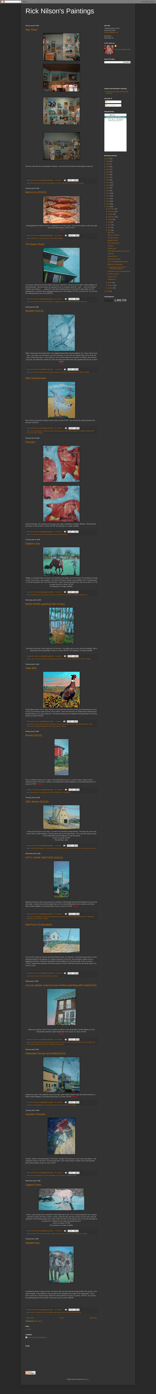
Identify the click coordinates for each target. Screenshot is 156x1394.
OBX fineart (90, 916)
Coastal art (42, 238)
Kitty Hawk (66, 916)
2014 (108, 190)
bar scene (46, 1105)
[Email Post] (64, 180)
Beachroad (34, 792)
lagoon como (64, 1233)
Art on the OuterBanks (46, 301)
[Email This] (68, 180)
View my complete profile (122, 49)
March (110, 282)
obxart (48, 238)
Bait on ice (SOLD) (35, 192)
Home (62, 1318)
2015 (108, 188)
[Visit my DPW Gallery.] (115, 122)
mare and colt (44, 594)
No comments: (59, 235)
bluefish (52, 372)
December (111, 209)
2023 (108, 166)
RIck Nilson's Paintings (77, 183)
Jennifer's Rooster (35, 1114)
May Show (31, 29)
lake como (71, 1233)
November (111, 211)
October (110, 214)
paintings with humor (47, 726)
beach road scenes (53, 1042)
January (110, 288)
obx (64, 301)
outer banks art (66, 183)
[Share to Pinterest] (77, 180)
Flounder (30, 442)
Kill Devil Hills (77, 1042)
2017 (108, 182)
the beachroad (83, 301)
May (109, 227)
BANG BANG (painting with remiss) (45, 604)
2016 (108, 185)
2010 (108, 201)
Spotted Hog (32, 1242)
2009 (108, 204)
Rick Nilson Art (70, 848)
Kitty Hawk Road (80, 724)
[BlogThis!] (71, 180)
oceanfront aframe (51, 848)
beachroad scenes (36, 183)
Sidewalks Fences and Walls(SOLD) (45, 1053)
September (111, 217)
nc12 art (64, 372)
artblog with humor (44, 372)
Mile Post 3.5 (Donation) (38, 924)
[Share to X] (73, 180)
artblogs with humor (48, 431)
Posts (109, 102)
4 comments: (58, 369)
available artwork (35, 594)
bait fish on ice (35, 238)
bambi (57, 659)
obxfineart (83, 431)
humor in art (63, 659)
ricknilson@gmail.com (111, 32)
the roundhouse (66, 792)
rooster (75, 1175)
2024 (108, 164)
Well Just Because (35, 378)
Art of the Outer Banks (37, 724)
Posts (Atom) (38, 1321)
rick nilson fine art (60, 594)
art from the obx (35, 301)
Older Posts (93, 1318)
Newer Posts (30, 1318)
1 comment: (58, 721)
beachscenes (34, 976)
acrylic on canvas (36, 1312)
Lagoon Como (33, 1184)
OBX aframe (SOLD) (36, 801)
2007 (108, 291)
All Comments (111, 105)
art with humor (34, 372)
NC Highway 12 (57, 301)
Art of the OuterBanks (37, 431)
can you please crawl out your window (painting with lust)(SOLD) (60, 985)
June (109, 225)
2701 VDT (33, 1042)
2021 (108, 172)
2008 (108, 206)
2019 (108, 177)
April (109, 230)
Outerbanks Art (71, 372)
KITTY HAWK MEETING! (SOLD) (44, 857)
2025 (108, 161)
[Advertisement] (35, 1358)
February (111, 285)
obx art (59, 183)
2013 (108, 193)
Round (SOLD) (33, 735)
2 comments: (58, 973)
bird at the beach (59, 431)
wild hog (78, 1312)
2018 (108, 180)
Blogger (86, 1379)
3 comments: (58, 180)
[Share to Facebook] (75, 180)
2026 (108, 159)
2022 (108, 169)
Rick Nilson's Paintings (59, 11)
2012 (108, 196)
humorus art (58, 372)
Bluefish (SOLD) (34, 310)
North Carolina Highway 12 (49, 183)
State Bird (30, 668)
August (110, 219)
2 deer (32, 659)
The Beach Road (34, 244)
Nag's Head (91, 1042)
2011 (108, 198)
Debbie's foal (32, 543)
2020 (108, 174)
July (109, 222)
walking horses (83, 594)
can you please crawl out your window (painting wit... (117, 267)
